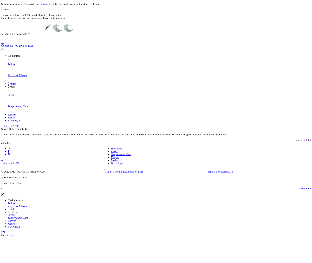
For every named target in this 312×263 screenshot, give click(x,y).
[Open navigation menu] (2, 42)
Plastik (11, 215)
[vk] (8, 151)
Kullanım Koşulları (49, 4)
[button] (6, 9)
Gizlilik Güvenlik (113, 171)
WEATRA (223, 171)
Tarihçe (11, 203)
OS (231, 171)
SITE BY (213, 171)
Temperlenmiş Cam (18, 217)
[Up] (2, 160)
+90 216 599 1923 (23, 45)
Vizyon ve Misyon (17, 206)
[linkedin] (9, 148)
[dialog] (156, 205)
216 (3, 174)
